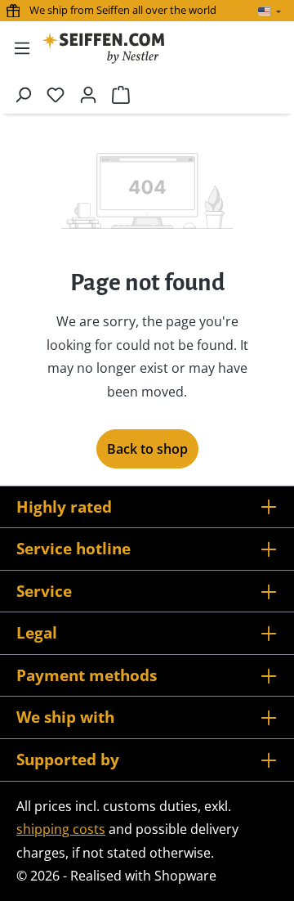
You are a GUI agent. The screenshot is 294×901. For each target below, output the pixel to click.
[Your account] (88, 94)
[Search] (23, 94)
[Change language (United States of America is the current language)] (269, 11)
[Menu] (22, 47)
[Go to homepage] (103, 47)
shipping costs (60, 829)
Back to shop (147, 449)
